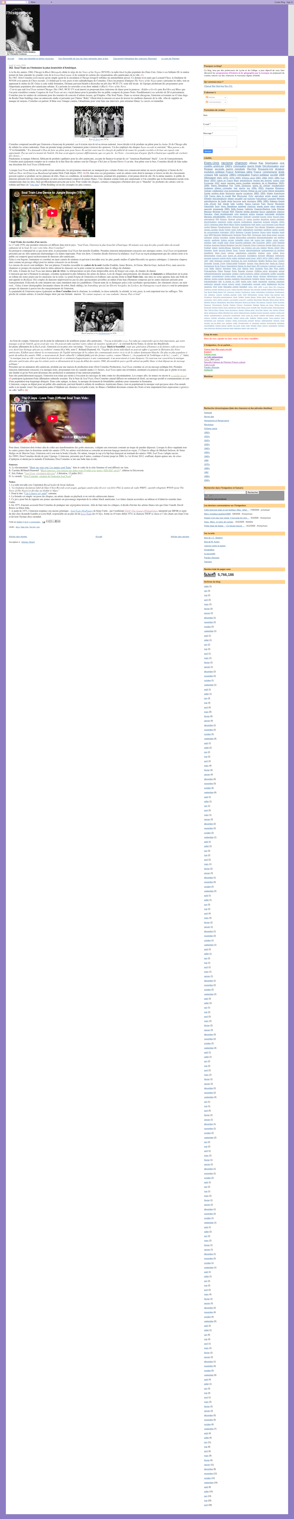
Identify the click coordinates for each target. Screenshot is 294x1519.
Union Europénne (231, 310)
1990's (266, 201)
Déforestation (252, 295)
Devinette (208, 263)
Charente (246, 245)
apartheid (242, 206)
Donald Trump (219, 263)
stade (232, 328)
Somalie (254, 307)
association (226, 274)
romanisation (246, 284)
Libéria (219, 300)
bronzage (266, 313)
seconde (256, 284)
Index (268, 232)
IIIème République (219, 185)
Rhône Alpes (279, 305)
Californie (249, 209)
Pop (231, 185)
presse (224, 284)
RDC (249, 235)
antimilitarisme (210, 201)
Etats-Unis (24, 527)
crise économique (232, 191)
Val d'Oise (259, 310)
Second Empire (225, 250)
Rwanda (241, 271)
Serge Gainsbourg (229, 307)
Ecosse (261, 295)
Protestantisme (210, 271)
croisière (262, 315)
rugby (248, 325)
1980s (277, 178)
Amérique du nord (239, 261)
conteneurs (226, 315)
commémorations (216, 315)
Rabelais (256, 305)
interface (228, 320)
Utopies (241, 310)
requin (238, 284)
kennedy (261, 256)
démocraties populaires (246, 238)
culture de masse (244, 276)
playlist (242, 188)
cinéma (216, 238)
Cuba (273, 209)
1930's (219, 178)
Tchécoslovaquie (278, 307)
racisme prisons (220, 325)
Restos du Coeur (266, 305)
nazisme (223, 175)
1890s (259, 201)
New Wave (230, 302)
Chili (206, 196)
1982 (211, 261)
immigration (243, 175)
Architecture (253, 261)
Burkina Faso (271, 261)
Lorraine (226, 300)
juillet (206, 586)
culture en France (225, 180)
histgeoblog (209, 550)
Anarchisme (279, 193)
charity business (246, 274)
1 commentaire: (35, 522)
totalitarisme (272, 284)
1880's (271, 258)
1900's (227, 209)
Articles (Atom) (28, 542)
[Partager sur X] (53, 521)
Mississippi (242, 196)
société (274, 175)
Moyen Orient (273, 248)
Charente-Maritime (262, 209)
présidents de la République (265, 183)
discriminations (210, 222)
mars (206, 604)
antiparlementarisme (212, 274)
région (259, 325)
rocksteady (270, 214)
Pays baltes (279, 268)
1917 (282, 258)
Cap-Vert (238, 245)
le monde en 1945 (231, 282)
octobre (207, 627)
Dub (219, 204)
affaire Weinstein (224, 313)
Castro (253, 292)
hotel (282, 318)
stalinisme (237, 328)
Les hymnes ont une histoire (254, 248)
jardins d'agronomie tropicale (243, 320)
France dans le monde (220, 196)
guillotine (253, 318)
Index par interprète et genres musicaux (36, 58)
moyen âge (260, 240)
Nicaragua (238, 302)
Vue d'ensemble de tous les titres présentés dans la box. (83, 58)
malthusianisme (267, 320)
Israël (282, 232)
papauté (217, 284)
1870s (265, 258)
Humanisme (209, 266)
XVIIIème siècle (261, 271)
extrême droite (218, 193)
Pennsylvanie (217, 305)
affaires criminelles (223, 188)
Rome (234, 271)
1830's (259, 258)
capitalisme (271, 211)
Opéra (275, 302)
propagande (218, 209)
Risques (223, 219)
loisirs (233, 230)
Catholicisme (260, 292)
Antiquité (247, 217)
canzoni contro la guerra (214, 546)
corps (243, 315)
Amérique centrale (210, 289)
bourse (259, 313)
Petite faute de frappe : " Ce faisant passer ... (224, 526)
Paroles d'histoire (211, 367)
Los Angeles (233, 300)
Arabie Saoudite (237, 289)
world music (251, 258)
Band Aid (276, 289)
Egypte (268, 245)
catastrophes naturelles (246, 253)
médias (269, 240)
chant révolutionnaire (223, 214)
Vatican (265, 310)
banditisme (208, 253)
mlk (252, 240)
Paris (263, 204)
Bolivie (223, 245)
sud (245, 198)
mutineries (208, 284)
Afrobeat (280, 243)
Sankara (215, 307)
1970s (232, 178)
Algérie (270, 193)
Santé (215, 250)
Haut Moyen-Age (261, 263)
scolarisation (273, 325)
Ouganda (281, 302)
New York (236, 268)
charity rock (280, 313)
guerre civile (244, 318)
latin (220, 282)
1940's (258, 178)
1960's (228, 166)
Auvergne (216, 245)
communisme (270, 172)
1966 (255, 287)
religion (231, 198)
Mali (234, 196)
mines (246, 240)
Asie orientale (255, 289)
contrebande (235, 315)
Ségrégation (271, 163)
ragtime (229, 325)
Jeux (206, 235)
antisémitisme (246, 180)
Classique (211, 295)
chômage (208, 238)
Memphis (207, 302)
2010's (207, 225)
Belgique (239, 232)
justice (252, 214)
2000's (238, 178)
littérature (270, 256)
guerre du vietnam (261, 185)
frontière (255, 279)
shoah (232, 243)
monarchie (262, 282)
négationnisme (243, 323)
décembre (208, 618)
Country (281, 261)
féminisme (230, 193)
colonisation (239, 166)
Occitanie (259, 268)
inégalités (239, 240)
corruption (224, 238)
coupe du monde (252, 315)
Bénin (231, 225)
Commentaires (214, 102)
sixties (234, 258)
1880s (277, 258)
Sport (217, 206)
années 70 (241, 219)
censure (281, 235)
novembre (208, 622)
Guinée (207, 193)
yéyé (215, 287)
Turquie (242, 250)
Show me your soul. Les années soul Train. (50, 467)
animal (281, 271)
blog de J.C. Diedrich (213, 538)
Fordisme (242, 263)
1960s (264, 178)
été (256, 328)
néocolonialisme (219, 198)
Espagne (255, 232)
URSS (213, 180)
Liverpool (272, 266)
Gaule (235, 297)
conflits (273, 274)
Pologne (240, 305)
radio (214, 243)
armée (268, 196)
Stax (258, 307)
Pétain (220, 271)
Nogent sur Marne (249, 302)
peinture (263, 323)
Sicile (239, 307)
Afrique (253, 163)
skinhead (218, 328)
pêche (228, 258)
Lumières (250, 300)
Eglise (237, 225)
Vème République (229, 206)
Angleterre (208, 188)
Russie (270, 204)
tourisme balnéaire (243, 243)
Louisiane (272, 198)
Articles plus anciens (180, 536)
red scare (236, 325)
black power (272, 235)
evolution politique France (219, 172)
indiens (281, 279)
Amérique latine (244, 172)
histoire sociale (227, 240)
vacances (208, 287)
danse (255, 276)
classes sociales (211, 230)
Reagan (227, 271)
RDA (232, 211)
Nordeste (237, 235)
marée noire (246, 282)
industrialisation (210, 282)
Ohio (282, 248)
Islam (253, 266)
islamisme (222, 222)
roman (243, 325)
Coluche (219, 295)
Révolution (208, 424)
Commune (260, 245)
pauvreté (208, 209)
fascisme (237, 201)
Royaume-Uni (265, 169)
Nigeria (245, 268)
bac (232, 313)
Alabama (273, 201)
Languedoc (208, 300)
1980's (232, 175)
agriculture (259, 196)
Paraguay (207, 305)
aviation (235, 274)
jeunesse (244, 214)
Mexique (208, 211)
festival (236, 318)
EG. (231, 86)
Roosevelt (207, 307)
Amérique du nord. (224, 289)
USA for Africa (213, 310)
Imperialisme (231, 266)
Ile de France (220, 266)
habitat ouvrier (262, 318)
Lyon (206, 268)
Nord (252, 268)
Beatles (261, 261)
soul (38, 527)
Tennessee (256, 235)
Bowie (210, 292)
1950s (263, 193)
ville (254, 243)
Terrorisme (249, 227)
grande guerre (263, 206)
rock (282, 163)
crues (268, 253)
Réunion (235, 227)
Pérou (244, 235)
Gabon (215, 248)
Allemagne (210, 177)
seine (263, 284)
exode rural (221, 256)
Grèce (269, 217)
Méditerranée (227, 235)
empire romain (218, 279)
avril (206, 600)
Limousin (264, 266)
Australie (264, 289)
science (265, 325)
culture (275, 253)
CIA (225, 292)
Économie (260, 243)
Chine (253, 245)
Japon (258, 225)
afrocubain (273, 271)
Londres (239, 204)
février (207, 609)
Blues (236, 180)
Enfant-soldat (231, 263)
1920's (281, 183)
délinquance (272, 276)
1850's (232, 232)
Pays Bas (268, 268)
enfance (207, 318)
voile (248, 328)
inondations (252, 256)
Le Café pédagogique (213, 357)
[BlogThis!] (50, 521)
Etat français (275, 295)
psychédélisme (209, 325)
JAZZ (217, 183)
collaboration (217, 191)
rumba (229, 222)
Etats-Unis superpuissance (222, 297)
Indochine (236, 248)
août (206, 636)
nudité (235, 323)
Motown (214, 227)
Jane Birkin (271, 297)
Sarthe (220, 307)
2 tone (265, 287)
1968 (281, 175)
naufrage (229, 323)
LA (283, 297)
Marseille (217, 235)
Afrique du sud (254, 191)
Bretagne (230, 245)
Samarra (208, 562)
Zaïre (264, 235)
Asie (282, 178)
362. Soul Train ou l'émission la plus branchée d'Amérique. (43, 67)
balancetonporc (244, 313)
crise (236, 214)
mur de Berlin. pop (218, 323)
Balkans (270, 289)
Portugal (225, 211)
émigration (224, 232)
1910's (271, 178)
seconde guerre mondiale (230, 169)
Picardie (225, 305)
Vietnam (207, 191)
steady (243, 328)
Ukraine (221, 310)
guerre (223, 183)
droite (229, 201)
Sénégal (231, 219)
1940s (206, 185)
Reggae (208, 169)
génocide (280, 206)
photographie (271, 323)
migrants (276, 320)
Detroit (271, 191)
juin (205, 591)
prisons (231, 284)
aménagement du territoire (272, 250)
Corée (240, 295)
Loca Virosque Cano (270, 225)
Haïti (253, 225)
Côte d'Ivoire (210, 204)
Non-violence (261, 302)
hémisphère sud (210, 320)
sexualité (239, 198)
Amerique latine (216, 225)
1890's (256, 193)
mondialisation (278, 185)
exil (275, 238)
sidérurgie (211, 328)
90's (274, 287)
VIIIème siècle (250, 310)
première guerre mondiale (239, 183)
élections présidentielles (215, 217)
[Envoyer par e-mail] (47, 521)
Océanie (269, 302)
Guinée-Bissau (225, 248)
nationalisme (248, 230)
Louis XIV (242, 300)
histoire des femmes (262, 180)
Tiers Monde (259, 227)
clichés (206, 315)
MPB (211, 235)
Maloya (218, 268)
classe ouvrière (253, 219)
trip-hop (281, 284)
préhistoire (280, 323)
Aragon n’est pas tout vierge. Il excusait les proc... (226, 518)
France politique (260, 175)
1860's (268, 243)
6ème (271, 287)
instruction (220, 320)
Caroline (238, 292)
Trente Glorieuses (242, 185)
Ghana (263, 232)
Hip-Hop (32, 527)
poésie (223, 258)
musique (260, 214)
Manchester (258, 300)
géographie (279, 191)
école (220, 287)
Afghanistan (238, 217)
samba (275, 230)
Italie (232, 204)
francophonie (246, 279)
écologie (266, 222)
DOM (245, 295)
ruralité (220, 243)
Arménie (207, 245)
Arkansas (246, 289)
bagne (236, 313)
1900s (281, 222)
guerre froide (254, 166)
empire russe (279, 315)
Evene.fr (208, 352)
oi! (250, 323)
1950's (261, 188)
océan (275, 240)
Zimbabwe (270, 227)
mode (255, 282)
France (257, 172)
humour (269, 279)
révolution (280, 214)
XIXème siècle (248, 178)
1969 (260, 287)
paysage (207, 258)
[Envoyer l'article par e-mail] (43, 522)
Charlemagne (279, 292)
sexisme (236, 222)
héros (275, 279)
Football (207, 248)
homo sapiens (274, 318)
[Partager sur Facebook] (56, 521)
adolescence (213, 313)
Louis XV (281, 266)
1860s (250, 287)
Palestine (208, 250)
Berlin (226, 225)
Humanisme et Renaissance (216, 420)
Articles (211, 97)
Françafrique (261, 198)
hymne (228, 230)
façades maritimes (232, 279)
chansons (251, 206)
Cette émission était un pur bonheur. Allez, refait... (226, 510)
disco (18, 527)
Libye (215, 300)
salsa (226, 243)
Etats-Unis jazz (278, 245)
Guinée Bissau (250, 297)
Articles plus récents (18, 536)
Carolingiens (245, 292)
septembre (208, 631)
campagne (279, 227)
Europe (263, 217)
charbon (261, 253)
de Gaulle (222, 201)
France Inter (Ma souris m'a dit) (218, 349)
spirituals (241, 258)
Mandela (266, 300)
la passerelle (209, 554)
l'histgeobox (18, 12)
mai (205, 595)
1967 (206, 261)
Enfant (267, 295)
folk (216, 175)
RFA (217, 219)
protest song (278, 180)
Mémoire (280, 198)
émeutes (274, 222)
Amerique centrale (222, 261)
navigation (258, 230)
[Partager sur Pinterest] (59, 521)
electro (221, 230)
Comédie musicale (230, 295)
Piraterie (233, 305)
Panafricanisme (224, 227)
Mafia (211, 268)
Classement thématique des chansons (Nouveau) (135, 58)
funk (235, 188)
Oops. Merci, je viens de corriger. (219, 522)
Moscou (214, 302)
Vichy (250, 196)
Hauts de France (277, 263)
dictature (279, 169)
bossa (262, 211)
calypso (231, 253)
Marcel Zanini (274, 300)
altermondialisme (253, 250)
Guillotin (241, 297)
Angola (281, 201)
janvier (207, 613)
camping (273, 313)
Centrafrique (270, 292)
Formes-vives (210, 354)
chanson (241, 163)
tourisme (251, 198)
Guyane (250, 263)
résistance (251, 201)
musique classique (276, 282)
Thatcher (239, 211)
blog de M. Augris (212, 542)
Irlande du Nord (244, 266)
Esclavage (208, 183)
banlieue (254, 313)
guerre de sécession (237, 256)
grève (272, 206)
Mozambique (221, 302)
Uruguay (249, 271)
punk (244, 201)
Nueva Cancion (252, 204)
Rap (261, 163)
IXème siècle (261, 297)
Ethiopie (280, 209)
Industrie (275, 232)
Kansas (279, 297)
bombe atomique (251, 211)
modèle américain (214, 166)
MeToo (282, 300)
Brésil (206, 180)
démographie (209, 256)
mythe (239, 230)
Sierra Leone (245, 307)
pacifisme (267, 230)
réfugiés (253, 325)
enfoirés (214, 318)
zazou (252, 328)
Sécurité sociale (266, 307)
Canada (247, 232)
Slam (242, 227)
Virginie (275, 310)
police (281, 240)
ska (248, 188)
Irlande (226, 204)
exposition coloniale (225, 318)
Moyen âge (209, 416)
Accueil (11, 58)
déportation (270, 315)
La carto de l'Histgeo (170, 58)
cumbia (232, 238)
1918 (274, 243)
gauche (239, 193)
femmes (244, 191)
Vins (270, 310)
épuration (243, 287)
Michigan (217, 211)
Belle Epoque (237, 209)
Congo (265, 191)
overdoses (255, 323)
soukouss (225, 328)
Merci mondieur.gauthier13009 (217, 514)
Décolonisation (270, 166)
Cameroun (230, 292)
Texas (235, 250)
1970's (226, 178)
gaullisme (216, 240)
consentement (218, 276)
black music (220, 253)
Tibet (206, 310)
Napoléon (227, 268)
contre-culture (230, 276)
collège (257, 274)
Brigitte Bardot (218, 292)
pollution (207, 243)
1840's (229, 217)
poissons (215, 258)
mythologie (279, 256)
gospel (275, 196)
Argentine (269, 188)
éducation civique (231, 287)
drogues (262, 276)
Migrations (279, 188)
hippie (262, 279)
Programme (248, 305)
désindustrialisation (265, 238)
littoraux (257, 320)
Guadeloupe (245, 225)
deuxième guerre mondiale (272, 219)
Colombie (256, 217)
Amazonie (280, 287)
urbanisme (257, 222)
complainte (265, 274)
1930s (254, 188)
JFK (258, 266)
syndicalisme (246, 222)
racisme (227, 163)
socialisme (248, 193)
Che (205, 295)
